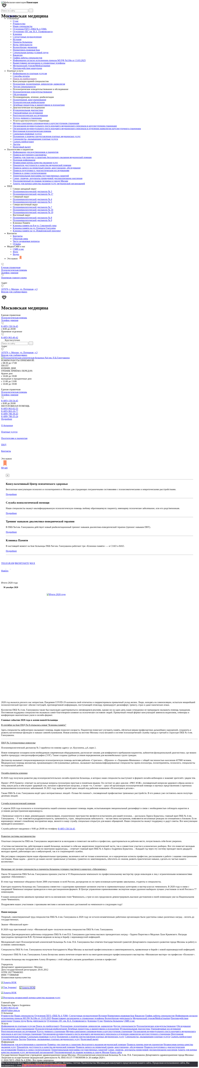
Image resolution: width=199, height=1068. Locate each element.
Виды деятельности (22, 44)
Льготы (16, 144)
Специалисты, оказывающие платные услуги (35, 139)
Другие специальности (24, 86)
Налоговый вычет (22, 147)
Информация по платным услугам (30, 73)
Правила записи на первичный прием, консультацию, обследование (47, 168)
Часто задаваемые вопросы (26, 241)
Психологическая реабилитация (29, 102)
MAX (32, 563)
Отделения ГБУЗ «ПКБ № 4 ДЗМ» (30, 29)
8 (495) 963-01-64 (9, 1008)
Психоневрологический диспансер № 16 (33, 210)
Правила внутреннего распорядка (29, 154)
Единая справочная (10, 267)
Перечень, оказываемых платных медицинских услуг (53, 1039)
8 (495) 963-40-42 (9, 337)
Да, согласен (28, 1065)
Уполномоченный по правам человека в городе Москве (40, 181)
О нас (100, 1021)
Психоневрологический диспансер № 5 (32, 202)
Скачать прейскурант (23, 141)
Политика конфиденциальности (50, 1065)
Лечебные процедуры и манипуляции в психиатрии (39, 105)
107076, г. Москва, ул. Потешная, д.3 (19, 352)
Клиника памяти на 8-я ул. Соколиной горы (35, 225)
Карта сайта (116, 1052)
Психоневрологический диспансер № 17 (33, 194)
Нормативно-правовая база (26, 50)
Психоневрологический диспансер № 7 (32, 207)
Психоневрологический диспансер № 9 (32, 220)
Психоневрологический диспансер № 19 (33, 212)
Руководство (19, 23)
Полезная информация (24, 160)
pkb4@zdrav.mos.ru (10, 1010)
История (17, 39)
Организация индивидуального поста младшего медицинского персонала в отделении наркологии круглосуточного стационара (77, 128)
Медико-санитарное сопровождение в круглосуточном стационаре (46, 123)
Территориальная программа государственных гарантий (41, 175)
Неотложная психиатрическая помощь (32, 131)
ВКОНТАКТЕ (22, 563)
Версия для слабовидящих (14, 355)
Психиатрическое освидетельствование (32, 92)
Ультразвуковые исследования (28, 113)
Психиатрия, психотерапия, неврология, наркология (39, 84)
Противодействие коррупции (27, 68)
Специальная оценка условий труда (30, 52)
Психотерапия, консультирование (29, 99)
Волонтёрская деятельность (118, 1018)
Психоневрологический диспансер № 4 (32, 199)
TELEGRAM (7, 563)
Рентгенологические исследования (30, 115)
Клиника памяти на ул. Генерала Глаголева (34, 228)
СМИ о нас (18, 249)
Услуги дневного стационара (27, 118)
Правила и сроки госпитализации (29, 173)
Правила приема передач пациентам (145, 1044)
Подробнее (6, 419)
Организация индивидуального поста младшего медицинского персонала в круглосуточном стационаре (65, 126)
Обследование (20, 94)
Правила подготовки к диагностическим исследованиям (41, 170)
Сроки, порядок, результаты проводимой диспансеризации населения (47, 178)
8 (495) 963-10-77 (9, 411)
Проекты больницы (22, 42)
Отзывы (17, 244)
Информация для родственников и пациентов (35, 152)
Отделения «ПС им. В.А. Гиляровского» (33, 31)
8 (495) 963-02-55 (9, 408)
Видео (16, 254)
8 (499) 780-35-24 (9, 416)
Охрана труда (19, 1021)
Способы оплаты (21, 76)
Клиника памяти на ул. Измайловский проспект (37, 231)
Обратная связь (20, 238)
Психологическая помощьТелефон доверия (14, 271)
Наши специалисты (22, 26)
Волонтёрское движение (25, 47)
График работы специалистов (27, 58)
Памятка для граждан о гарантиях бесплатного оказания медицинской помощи (52, 157)
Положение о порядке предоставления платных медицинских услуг (47, 136)
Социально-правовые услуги (27, 134)
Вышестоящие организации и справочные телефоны (39, 63)
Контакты (18, 236)
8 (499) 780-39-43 (9, 414)
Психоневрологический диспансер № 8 (32, 217)
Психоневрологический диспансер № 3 (32, 191)
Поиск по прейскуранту (25, 78)
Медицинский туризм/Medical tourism (31, 65)
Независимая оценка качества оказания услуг (35, 162)
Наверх (4, 571)
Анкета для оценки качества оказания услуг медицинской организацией (49, 183)
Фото (15, 251)
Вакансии (18, 55)
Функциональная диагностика (28, 110)
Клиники (17, 34)
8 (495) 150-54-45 (9, 326)
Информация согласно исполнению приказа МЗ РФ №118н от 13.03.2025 (49, 60)
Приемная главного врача (14, 277)
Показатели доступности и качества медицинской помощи (42, 165)
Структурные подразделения (27, 37)
